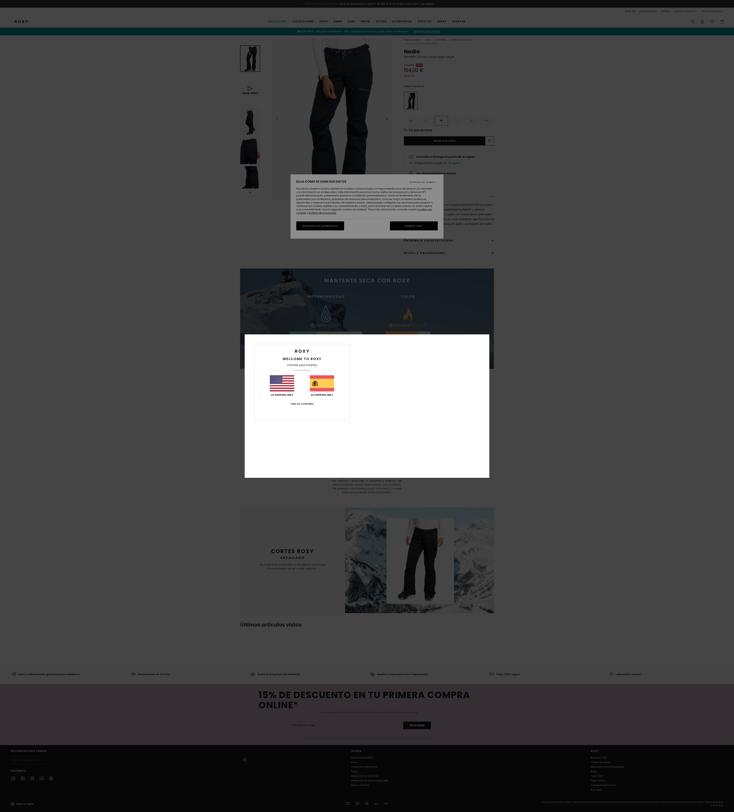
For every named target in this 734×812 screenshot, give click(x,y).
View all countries (302, 403)
